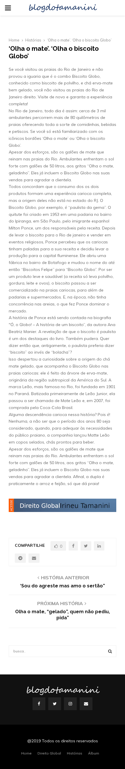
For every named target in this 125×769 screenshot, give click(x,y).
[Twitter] (54, 703)
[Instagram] (70, 703)
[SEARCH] (110, 651)
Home (26, 753)
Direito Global (49, 753)
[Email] (86, 703)
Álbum (93, 753)
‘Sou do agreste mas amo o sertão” (62, 586)
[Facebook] (39, 703)
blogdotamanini (62, 7)
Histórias (74, 753)
